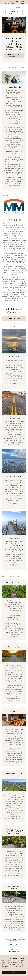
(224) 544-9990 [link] (14, 7)
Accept (14, 972)
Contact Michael (14, 318)
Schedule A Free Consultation (14, 55)
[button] (4, 12)
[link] (14, 12)
